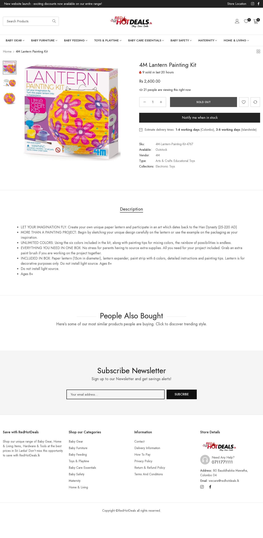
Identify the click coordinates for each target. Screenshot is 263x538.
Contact (139, 441)
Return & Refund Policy (149, 467)
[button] (244, 102)
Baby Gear (76, 441)
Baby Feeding (78, 454)
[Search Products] (54, 21)
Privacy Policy (143, 461)
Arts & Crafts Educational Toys (175, 161)
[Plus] (160, 102)
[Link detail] (252, 4)
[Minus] (144, 102)
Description (131, 209)
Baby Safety (76, 474)
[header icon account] (237, 21)
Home (7, 51)
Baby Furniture (78, 448)
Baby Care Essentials (82, 467)
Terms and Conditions (148, 474)
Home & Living (78, 487)
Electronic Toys (165, 166)
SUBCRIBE (182, 394)
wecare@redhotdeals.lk (219, 481)
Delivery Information (147, 448)
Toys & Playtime (79, 461)
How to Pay (142, 454)
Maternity (74, 481)
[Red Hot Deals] (131, 21)
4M (158, 155)
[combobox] (31, 21)
